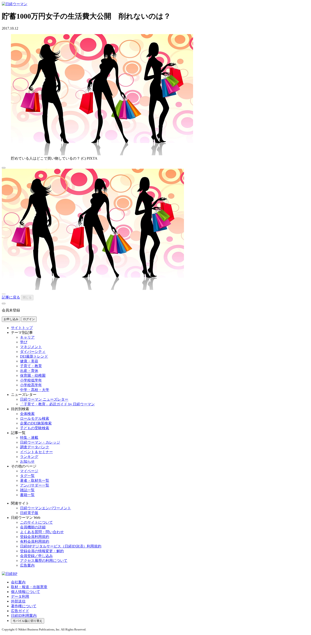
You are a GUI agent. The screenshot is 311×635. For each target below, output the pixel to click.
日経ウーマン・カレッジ (40, 442)
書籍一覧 (27, 495)
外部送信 (18, 601)
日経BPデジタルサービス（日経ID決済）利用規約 (60, 546)
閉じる (27, 297)
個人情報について (25, 592)
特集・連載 (29, 437)
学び (23, 342)
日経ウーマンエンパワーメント (45, 508)
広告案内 (27, 565)
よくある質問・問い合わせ (42, 532)
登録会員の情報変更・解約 (42, 551)
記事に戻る (11, 297)
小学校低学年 (31, 380)
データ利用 (20, 596)
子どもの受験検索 (34, 428)
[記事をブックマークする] (3, 167)
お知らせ (27, 461)
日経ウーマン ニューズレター (44, 399)
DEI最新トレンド (34, 356)
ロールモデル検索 (34, 418)
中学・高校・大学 (34, 390)
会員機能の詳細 (33, 527)
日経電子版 (29, 513)
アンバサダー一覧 (34, 485)
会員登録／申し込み (36, 556)
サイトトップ (22, 328)
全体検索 (27, 414)
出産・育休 (29, 371)
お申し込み (11, 319)
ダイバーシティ (33, 352)
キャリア (27, 337)
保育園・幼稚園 (33, 375)
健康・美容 (29, 361)
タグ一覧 (27, 476)
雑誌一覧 (27, 490)
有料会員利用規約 (34, 541)
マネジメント (31, 347)
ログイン (29, 319)
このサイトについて (36, 522)
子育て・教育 (31, 366)
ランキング (29, 457)
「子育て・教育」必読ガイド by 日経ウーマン (57, 404)
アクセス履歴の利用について (43, 560)
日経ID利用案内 (24, 615)
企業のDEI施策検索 (36, 423)
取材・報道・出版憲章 (29, 587)
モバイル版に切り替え (27, 620)
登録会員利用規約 (34, 537)
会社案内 (18, 582)
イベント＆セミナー (36, 452)
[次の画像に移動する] (3, 303)
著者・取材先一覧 (34, 480)
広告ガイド (20, 611)
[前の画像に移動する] (3, 294)
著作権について (23, 606)
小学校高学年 (31, 385)
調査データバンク (34, 447)
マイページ (29, 471)
